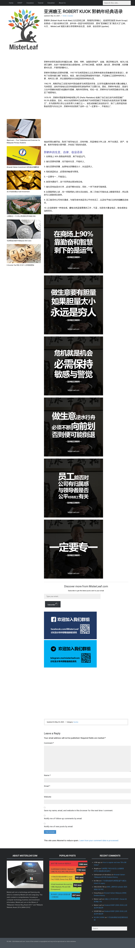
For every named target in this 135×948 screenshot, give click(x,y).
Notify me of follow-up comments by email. (63, 818)
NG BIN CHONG (99, 917)
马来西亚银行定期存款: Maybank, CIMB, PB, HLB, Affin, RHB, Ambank (63, 870)
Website (47, 797)
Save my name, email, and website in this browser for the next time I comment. (78, 810)
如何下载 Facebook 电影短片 (61, 863)
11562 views (81, 870)
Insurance (30, 3)
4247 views (76, 895)
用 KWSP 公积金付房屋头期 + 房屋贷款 (60, 895)
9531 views (79, 878)
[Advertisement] (22, 84)
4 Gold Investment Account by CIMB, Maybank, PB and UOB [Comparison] (61, 886)
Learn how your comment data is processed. (99, 840)
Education (51, 3)
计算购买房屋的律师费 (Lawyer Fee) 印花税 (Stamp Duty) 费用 (62, 878)
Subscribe (51, 605)
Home (11, 3)
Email (47, 786)
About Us (62, 3)
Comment (49, 743)
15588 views (83, 864)
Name (47, 775)
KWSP (20, 3)
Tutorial (40, 3)
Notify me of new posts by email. (58, 826)
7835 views (77, 885)
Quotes (70, 16)
